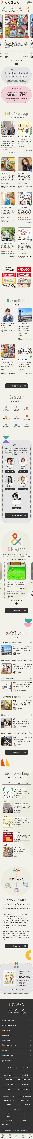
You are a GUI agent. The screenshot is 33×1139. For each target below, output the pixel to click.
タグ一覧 (8, 1068)
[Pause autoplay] (16, 64)
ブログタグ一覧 (24, 1068)
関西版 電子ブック (24, 983)
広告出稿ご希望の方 (9, 1100)
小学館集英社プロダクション (9, 1124)
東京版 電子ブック (24, 980)
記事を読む (10, 471)
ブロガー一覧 (9, 1084)
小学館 (24, 1120)
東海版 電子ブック (24, 985)
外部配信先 (9, 1080)
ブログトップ (24, 1084)
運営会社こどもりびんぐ (9, 1096)
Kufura (24, 1113)
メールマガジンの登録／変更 (24, 1104)
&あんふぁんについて (24, 1080)
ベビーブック (9, 1120)
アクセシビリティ (9, 1075)
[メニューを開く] (30, 1136)
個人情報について (24, 1100)
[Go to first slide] (21, 61)
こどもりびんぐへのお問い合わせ (24, 1096)
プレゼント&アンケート (24, 1089)
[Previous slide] (12, 61)
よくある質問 (24, 1075)
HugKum (9, 1113)
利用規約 (9, 1104)
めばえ (24, 1116)
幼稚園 (8, 1116)
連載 (9, 1089)
